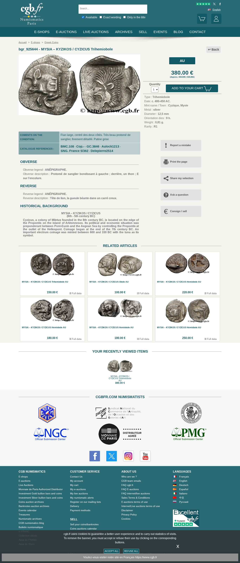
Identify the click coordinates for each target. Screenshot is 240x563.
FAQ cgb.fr (127, 485)
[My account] (216, 23)
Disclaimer (127, 510)
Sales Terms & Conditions (135, 497)
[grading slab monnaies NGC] (51, 434)
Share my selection (181, 178)
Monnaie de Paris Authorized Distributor (41, 489)
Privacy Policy (129, 514)
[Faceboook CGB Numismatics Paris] (94, 456)
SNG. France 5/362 (74, 151)
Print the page (178, 161)
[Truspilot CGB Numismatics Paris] (203, 4)
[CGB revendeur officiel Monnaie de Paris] (120, 434)
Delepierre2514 (102, 151)
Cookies (125, 518)
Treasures (24, 514)
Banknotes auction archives (34, 506)
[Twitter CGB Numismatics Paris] (111, 456)
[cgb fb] (219, 4)
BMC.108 (67, 146)
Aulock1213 (110, 146)
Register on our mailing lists (85, 501)
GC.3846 (93, 146)
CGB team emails (131, 480)
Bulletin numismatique (31, 527)
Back (215, 49)
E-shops (42, 32)
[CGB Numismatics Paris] (32, 25)
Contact (197, 32)
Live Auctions (26, 485)
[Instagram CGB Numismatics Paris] (128, 456)
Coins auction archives (31, 501)
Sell (143, 32)
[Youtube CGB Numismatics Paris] (145, 456)
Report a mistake (180, 145)
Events (160, 32)
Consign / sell (178, 211)
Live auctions (96, 32)
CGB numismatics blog (31, 523)
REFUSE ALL (131, 551)
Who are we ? (129, 476)
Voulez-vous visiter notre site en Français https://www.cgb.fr (120, 557)
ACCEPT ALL (112, 551)
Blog (178, 32)
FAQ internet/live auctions (135, 493)
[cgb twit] (213, 4)
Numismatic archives (30, 518)
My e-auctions (78, 489)
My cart (74, 485)
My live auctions (79, 493)
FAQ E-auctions (130, 489)
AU (182, 61)
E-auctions (66, 32)
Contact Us (76, 476)
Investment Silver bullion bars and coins (41, 497)
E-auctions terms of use (134, 501)
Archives (123, 32)
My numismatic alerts (82, 497)
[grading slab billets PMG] (188, 434)
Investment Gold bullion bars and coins (40, 493)
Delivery (74, 506)
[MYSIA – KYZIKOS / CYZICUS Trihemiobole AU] (79, 114)
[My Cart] (202, 23)
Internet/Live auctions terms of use (140, 506)
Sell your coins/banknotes (84, 524)
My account (76, 480)
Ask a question (179, 194)
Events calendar (28, 510)
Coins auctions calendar (83, 528)
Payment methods (80, 510)
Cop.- (80, 146)
